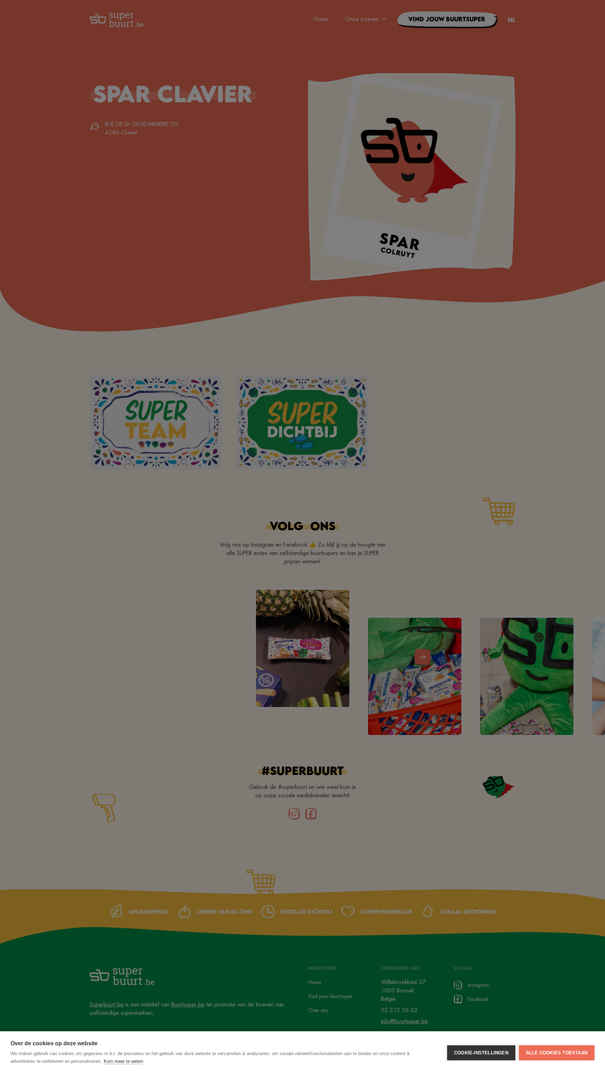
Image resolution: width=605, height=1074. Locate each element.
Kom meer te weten (123, 1061)
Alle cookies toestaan (556, 1052)
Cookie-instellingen (481, 1052)
